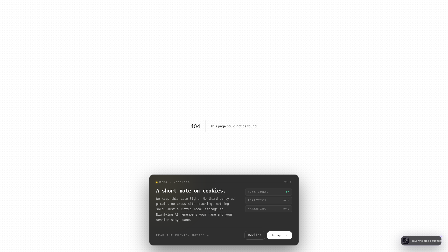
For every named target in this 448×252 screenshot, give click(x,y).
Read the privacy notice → (182, 235)
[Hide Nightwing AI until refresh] (439, 232)
